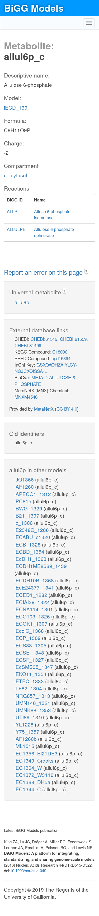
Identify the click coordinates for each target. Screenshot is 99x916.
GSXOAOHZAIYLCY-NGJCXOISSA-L (46, 367)
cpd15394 (60, 358)
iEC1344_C (28, 789)
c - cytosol (15, 175)
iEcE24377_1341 (35, 587)
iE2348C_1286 (32, 529)
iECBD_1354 (30, 551)
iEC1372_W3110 (35, 774)
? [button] (86, 271)
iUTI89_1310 (30, 717)
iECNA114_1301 (34, 609)
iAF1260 (25, 486)
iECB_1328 (28, 544)
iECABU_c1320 (33, 536)
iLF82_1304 (29, 688)
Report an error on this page (44, 272)
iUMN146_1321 (33, 702)
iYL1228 (25, 724)
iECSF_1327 (30, 659)
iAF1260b (26, 738)
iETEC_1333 (30, 681)
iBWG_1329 (29, 508)
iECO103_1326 (33, 616)
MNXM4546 (26, 396)
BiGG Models (34, 8)
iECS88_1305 (31, 645)
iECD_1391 (17, 107)
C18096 (59, 351)
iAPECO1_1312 (33, 493)
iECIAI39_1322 (32, 601)
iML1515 (25, 745)
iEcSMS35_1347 (34, 666)
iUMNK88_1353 (33, 709)
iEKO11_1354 (31, 673)
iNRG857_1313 (33, 695)
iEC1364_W (29, 767)
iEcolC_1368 (30, 630)
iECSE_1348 (30, 652)
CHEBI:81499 (28, 345)
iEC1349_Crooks (35, 760)
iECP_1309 (28, 637)
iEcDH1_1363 (31, 558)
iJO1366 (25, 479)
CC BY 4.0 (66, 408)
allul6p (22, 302)
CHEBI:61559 (73, 339)
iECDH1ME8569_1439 (41, 565)
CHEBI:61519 (44, 339)
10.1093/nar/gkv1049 (28, 870)
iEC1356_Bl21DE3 (37, 753)
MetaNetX (44, 408)
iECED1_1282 (32, 594)
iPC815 (24, 501)
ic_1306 (24, 522)
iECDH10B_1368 (35, 580)
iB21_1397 (28, 515)
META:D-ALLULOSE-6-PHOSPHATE (46, 380)
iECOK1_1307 (32, 623)
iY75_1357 (28, 731)
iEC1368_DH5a (33, 781)
